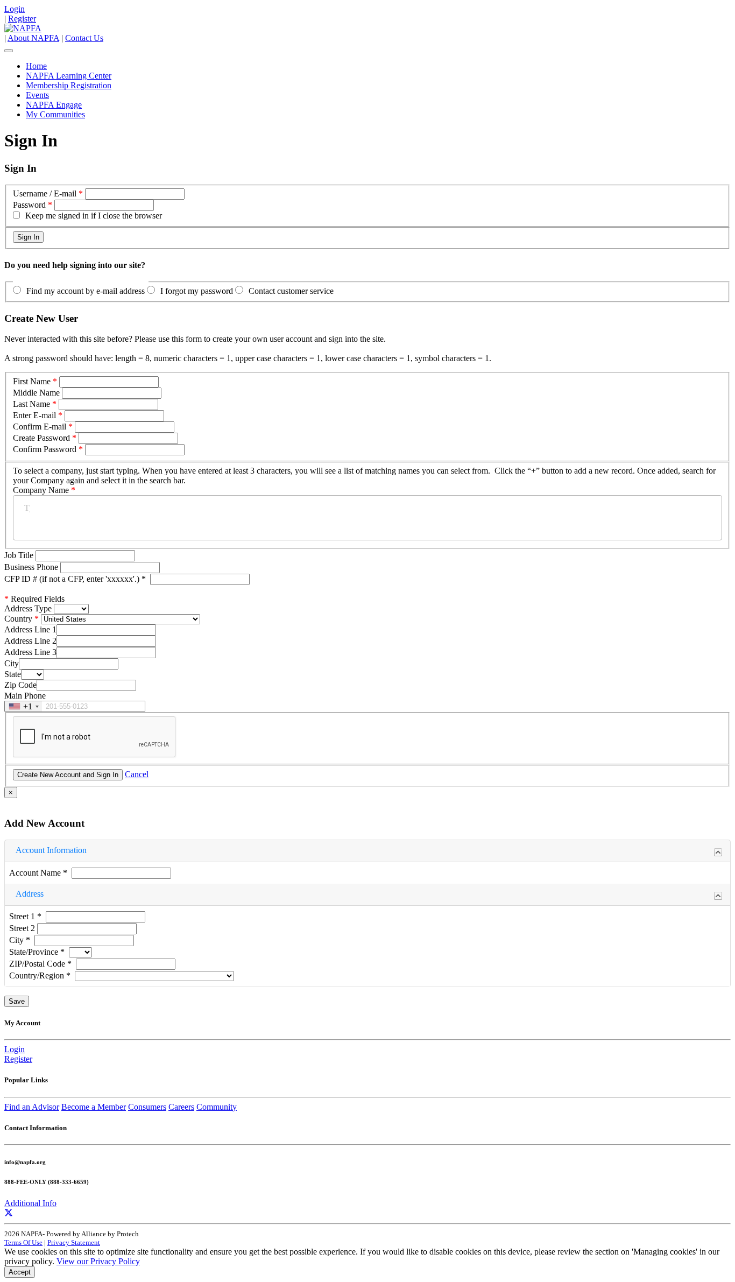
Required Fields (34, 598)
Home (36, 66)
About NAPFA (33, 38)
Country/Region (39, 975)
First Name (32, 381)
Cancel (137, 774)
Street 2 (23, 928)
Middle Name (36, 392)
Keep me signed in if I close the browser (93, 215)
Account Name (38, 872)
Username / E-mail (44, 193)
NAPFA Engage (54, 104)
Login (14, 8)
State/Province (37, 951)
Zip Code (20, 684)
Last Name (31, 403)
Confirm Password (44, 449)
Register (22, 18)
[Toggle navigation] (8, 50)
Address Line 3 (30, 652)
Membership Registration (68, 85)
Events (37, 95)
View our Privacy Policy (98, 1261)
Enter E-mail (34, 415)
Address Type (28, 608)
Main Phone (25, 695)
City (11, 663)
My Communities (55, 114)
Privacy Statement (73, 1242)
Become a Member (93, 1106)
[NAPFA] (22, 28)
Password (29, 204)
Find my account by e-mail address (85, 290)
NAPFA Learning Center (68, 75)
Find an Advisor (31, 1106)
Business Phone (32, 567)
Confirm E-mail (39, 426)
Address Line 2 (30, 640)
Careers (181, 1106)
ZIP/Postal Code (40, 963)
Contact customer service (291, 290)
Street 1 (25, 916)
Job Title (20, 555)
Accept (20, 1272)
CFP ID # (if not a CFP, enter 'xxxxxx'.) (75, 578)
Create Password (41, 437)
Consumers (147, 1106)
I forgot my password (196, 290)
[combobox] (23, 706)
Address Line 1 (30, 629)
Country (18, 618)
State (12, 674)
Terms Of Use (23, 1242)
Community (216, 1106)
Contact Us (84, 38)
